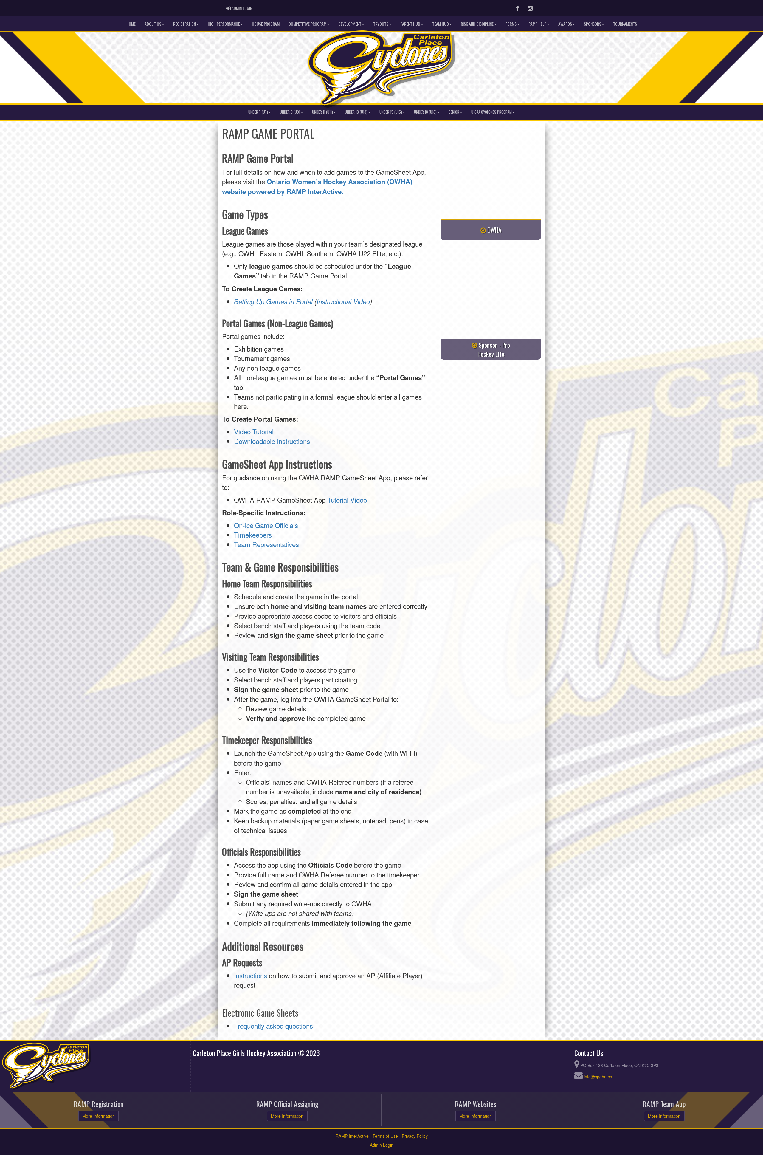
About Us (153, 24)
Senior (454, 112)
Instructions (250, 975)
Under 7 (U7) (258, 112)
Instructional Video (343, 301)
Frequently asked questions (273, 1025)
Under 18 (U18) (425, 112)
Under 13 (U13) (356, 112)
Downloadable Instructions (272, 441)
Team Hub (440, 24)
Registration (184, 24)
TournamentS (625, 24)
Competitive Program (307, 24)
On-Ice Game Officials (266, 525)
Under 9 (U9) (290, 112)
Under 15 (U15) (390, 112)
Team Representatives (266, 544)
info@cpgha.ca (598, 1077)
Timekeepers (253, 534)
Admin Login (381, 1145)
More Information (98, 1116)
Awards (565, 24)
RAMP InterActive (352, 1136)
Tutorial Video (347, 499)
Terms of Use (385, 1136)
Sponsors (592, 24)
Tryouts (380, 24)
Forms (511, 24)
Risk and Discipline (477, 24)
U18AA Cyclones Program (491, 112)
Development (349, 24)
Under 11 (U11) (322, 112)
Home (131, 24)
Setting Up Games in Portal (273, 301)
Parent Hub (410, 24)
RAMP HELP (537, 24)
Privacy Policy (415, 1136)
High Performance (224, 24)
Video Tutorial (254, 431)
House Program (266, 24)
